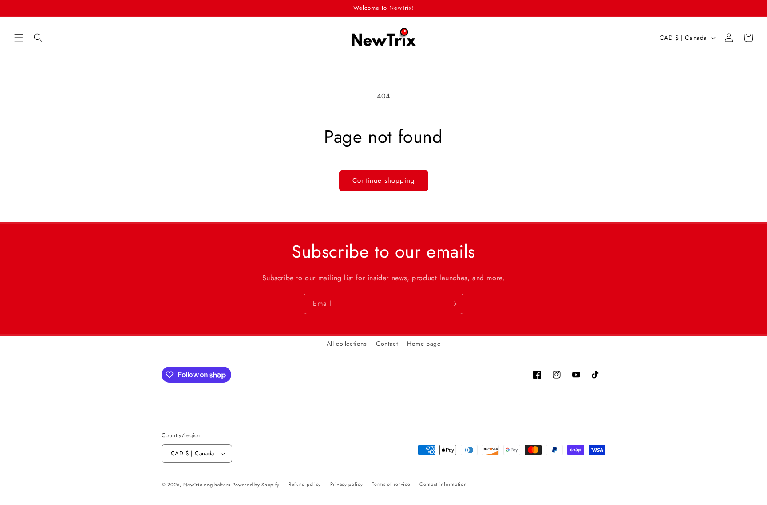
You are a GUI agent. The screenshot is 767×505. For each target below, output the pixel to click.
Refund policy (305, 484)
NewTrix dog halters (206, 484)
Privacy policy (346, 484)
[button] (18, 37)
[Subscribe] (453, 304)
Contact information (443, 484)
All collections (347, 343)
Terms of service (391, 484)
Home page (423, 343)
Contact (387, 343)
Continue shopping (383, 180)
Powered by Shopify (256, 484)
